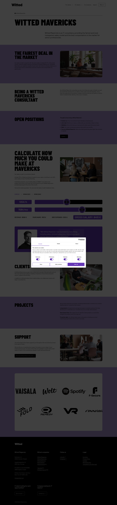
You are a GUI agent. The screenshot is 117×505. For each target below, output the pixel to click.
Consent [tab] (40, 243)
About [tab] (76, 243)
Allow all (76, 264)
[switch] (51, 259)
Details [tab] (58, 243)
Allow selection (58, 264)
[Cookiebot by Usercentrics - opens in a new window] (79, 240)
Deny (41, 264)
